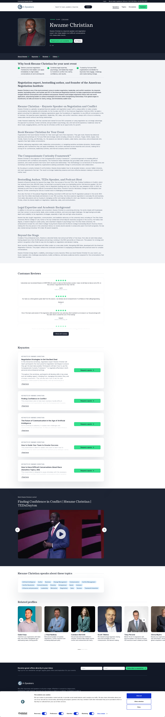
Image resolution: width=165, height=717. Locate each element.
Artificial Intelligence (28, 582)
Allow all (139, 695)
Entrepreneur (63, 585)
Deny (139, 707)
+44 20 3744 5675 (142, 1)
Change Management (60, 582)
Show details (101, 713)
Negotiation (64, 588)
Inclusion (79, 585)
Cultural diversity (42, 585)
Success (79, 588)
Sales (72, 588)
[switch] (61, 713)
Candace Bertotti (78, 635)
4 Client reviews (64, 19)
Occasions (132, 7)
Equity (71, 585)
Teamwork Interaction (91, 588)
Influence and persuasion (30, 588)
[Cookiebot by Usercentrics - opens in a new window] (22, 713)
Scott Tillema (103, 635)
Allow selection (139, 701)
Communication (74, 582)
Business (48, 582)
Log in (104, 1)
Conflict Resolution (28, 585)
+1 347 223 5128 (132, 1)
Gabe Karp (22, 635)
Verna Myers (156, 635)
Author (40, 582)
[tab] (79, 649)
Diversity (53, 585)
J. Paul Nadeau (50, 635)
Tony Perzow (129, 635)
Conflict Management (88, 582)
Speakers (116, 7)
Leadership (44, 588)
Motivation (54, 588)
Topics (124, 7)
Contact (143, 7)
